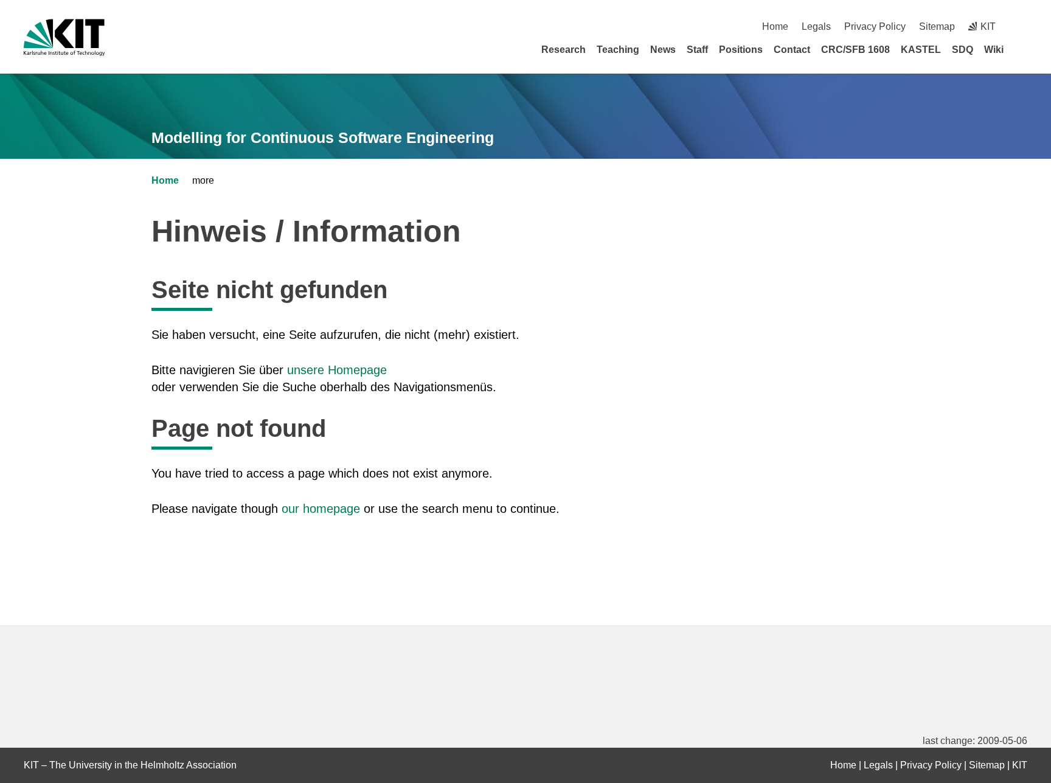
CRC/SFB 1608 (855, 49)
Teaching (618, 49)
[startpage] (1023, 49)
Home (775, 26)
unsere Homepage (337, 370)
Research (563, 49)
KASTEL (921, 49)
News (663, 49)
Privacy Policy (875, 26)
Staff (697, 49)
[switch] (1022, 26)
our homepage (321, 508)
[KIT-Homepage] (64, 37)
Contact (792, 49)
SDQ (962, 49)
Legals (816, 26)
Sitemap (937, 26)
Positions (741, 49)
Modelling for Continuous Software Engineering (322, 137)
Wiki (994, 49)
